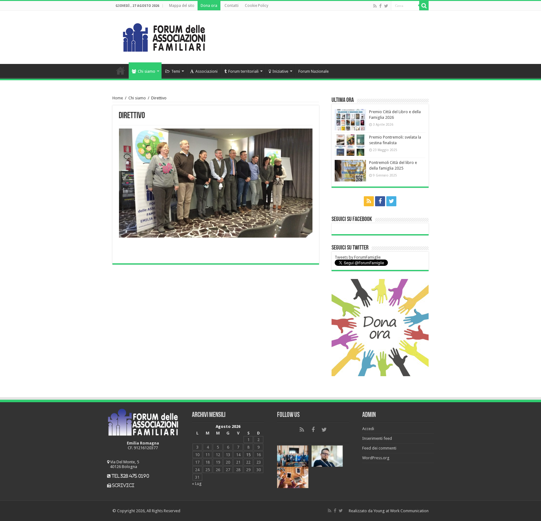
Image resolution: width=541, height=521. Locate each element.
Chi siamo (146, 71)
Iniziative (280, 71)
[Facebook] (380, 6)
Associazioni (206, 71)
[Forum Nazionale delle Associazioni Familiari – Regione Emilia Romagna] (164, 36)
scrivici (123, 485)
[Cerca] (424, 5)
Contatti (231, 5)
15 (248, 454)
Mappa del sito (181, 5)
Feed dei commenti (379, 448)
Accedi (368, 428)
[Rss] (375, 6)
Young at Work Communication (401, 510)
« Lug (197, 483)
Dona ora (209, 5)
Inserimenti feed (377, 438)
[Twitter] (386, 6)
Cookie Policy (256, 5)
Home (120, 70)
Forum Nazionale (313, 71)
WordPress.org (375, 457)
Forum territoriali (243, 71)
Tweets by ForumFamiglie (358, 257)
